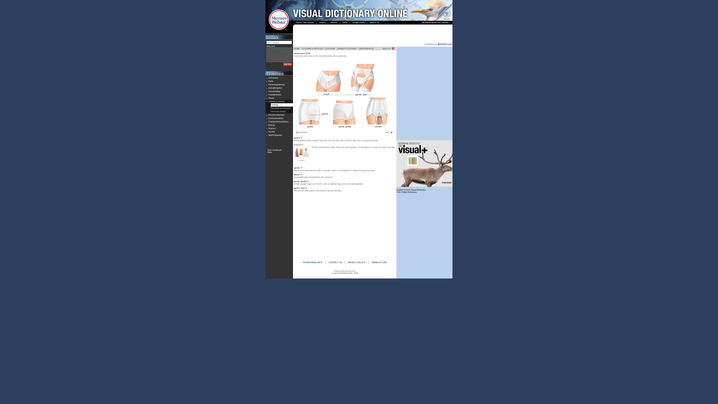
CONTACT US (335, 262)
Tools (322, 23)
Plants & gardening (276, 84)
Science (272, 128)
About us (374, 23)
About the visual (305, 23)
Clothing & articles (276, 101)
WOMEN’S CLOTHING (347, 49)
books (334, 23)
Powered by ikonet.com (344, 271)
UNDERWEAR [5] (366, 49)
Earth (270, 81)
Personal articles (278, 111)
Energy (271, 125)
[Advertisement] (373, 33)
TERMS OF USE (379, 262)
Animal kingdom (275, 88)
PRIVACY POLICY (356, 262)
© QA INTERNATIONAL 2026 (344, 273)
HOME (297, 49)
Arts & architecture (276, 115)
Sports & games (275, 135)
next (387, 132)
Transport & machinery (278, 121)
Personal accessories (281, 108)
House (271, 98)
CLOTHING (330, 49)
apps (345, 23)
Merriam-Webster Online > (436, 23)
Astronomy (273, 78)
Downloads (358, 23)
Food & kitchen (274, 95)
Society (271, 132)
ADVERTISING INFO (312, 262)
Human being (274, 91)
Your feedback (274, 150)
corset (302, 160)
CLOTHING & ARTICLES (312, 49)
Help (269, 152)
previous (303, 132)
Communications (275, 118)
